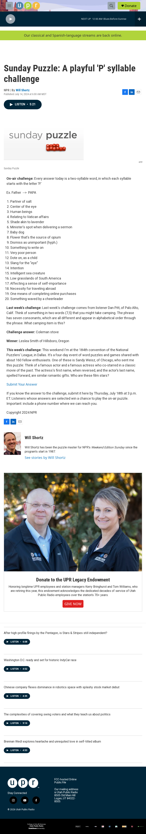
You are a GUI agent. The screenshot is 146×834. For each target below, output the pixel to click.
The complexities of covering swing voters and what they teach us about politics (57, 714)
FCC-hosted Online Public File (65, 781)
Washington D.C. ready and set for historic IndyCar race (40, 660)
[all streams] (140, 19)
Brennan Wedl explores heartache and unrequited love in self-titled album (52, 741)
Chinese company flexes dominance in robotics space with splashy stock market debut (61, 687)
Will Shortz (23, 90)
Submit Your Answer (21, 384)
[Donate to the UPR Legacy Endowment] (73, 522)
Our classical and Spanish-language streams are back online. (73, 35)
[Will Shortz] (12, 443)
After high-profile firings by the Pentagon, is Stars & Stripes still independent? (55, 633)
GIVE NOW (73, 604)
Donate (130, 6)
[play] (10, 19)
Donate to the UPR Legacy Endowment (73, 580)
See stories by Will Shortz (45, 457)
